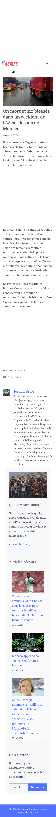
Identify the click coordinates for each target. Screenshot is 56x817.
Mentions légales (37, 809)
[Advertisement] (28, 29)
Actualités (14, 377)
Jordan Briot (24, 391)
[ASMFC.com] (9, 63)
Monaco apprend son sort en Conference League (26, 660)
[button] (47, 63)
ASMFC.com (22, 809)
